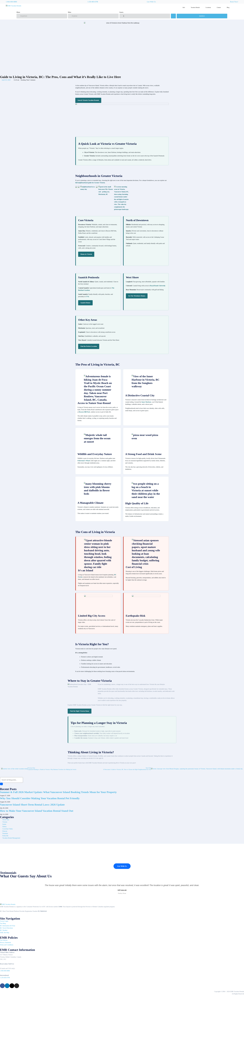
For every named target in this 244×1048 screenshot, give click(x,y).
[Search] (1, 784)
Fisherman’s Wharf (83, 460)
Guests (121, 12)
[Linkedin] (7, 985)
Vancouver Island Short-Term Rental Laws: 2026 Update (32, 804)
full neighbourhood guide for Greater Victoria (90, 182)
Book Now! (234, 2)
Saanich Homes (85, 303)
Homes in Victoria (86, 254)
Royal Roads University (157, 285)
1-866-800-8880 (11, 2)
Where (18, 12)
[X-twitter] (12, 985)
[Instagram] (16, 985)
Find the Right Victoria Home (79, 711)
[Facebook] (2, 985)
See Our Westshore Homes (136, 296)
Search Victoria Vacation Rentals (88, 100)
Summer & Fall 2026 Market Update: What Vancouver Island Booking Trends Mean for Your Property (58, 792)
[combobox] (11, 780)
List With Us (151, 2)
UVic (87, 296)
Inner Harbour (146, 402)
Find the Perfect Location (88, 346)
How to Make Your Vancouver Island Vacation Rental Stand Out (36, 810)
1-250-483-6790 (92, 2)
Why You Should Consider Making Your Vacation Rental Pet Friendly (40, 798)
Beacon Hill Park (84, 412)
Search (202, 16)
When (69, 12)
